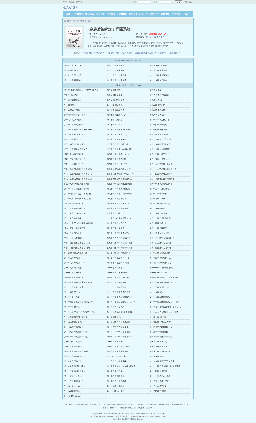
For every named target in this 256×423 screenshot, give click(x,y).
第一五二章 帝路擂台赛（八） (119, 337)
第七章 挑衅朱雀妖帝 (73, 100)
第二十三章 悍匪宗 (114, 125)
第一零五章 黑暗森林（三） (161, 258)
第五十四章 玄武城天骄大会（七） (164, 174)
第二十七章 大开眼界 (158, 130)
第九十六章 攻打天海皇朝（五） (163, 243)
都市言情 (100, 14)
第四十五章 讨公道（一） (160, 159)
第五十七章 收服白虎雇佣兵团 (162, 179)
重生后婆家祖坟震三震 (144, 53)
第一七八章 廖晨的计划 (73, 80)
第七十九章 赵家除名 (73, 218)
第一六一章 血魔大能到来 (117, 351)
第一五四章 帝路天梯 (73, 342)
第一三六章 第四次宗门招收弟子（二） (80, 312)
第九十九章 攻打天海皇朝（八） (163, 248)
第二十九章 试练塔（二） (117, 135)
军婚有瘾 (139, 405)
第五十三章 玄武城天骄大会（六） (121, 174)
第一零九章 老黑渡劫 (73, 268)
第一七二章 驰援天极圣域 (74, 371)
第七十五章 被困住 (157, 209)
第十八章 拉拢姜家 (157, 115)
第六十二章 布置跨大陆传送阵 (119, 189)
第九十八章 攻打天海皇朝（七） (120, 248)
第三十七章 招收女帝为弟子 (75, 149)
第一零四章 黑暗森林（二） (118, 258)
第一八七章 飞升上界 (155, 37)
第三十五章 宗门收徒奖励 (117, 144)
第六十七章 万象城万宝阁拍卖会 (77, 199)
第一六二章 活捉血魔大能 (160, 351)
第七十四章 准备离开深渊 (117, 209)
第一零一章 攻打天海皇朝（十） (120, 253)
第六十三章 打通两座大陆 (160, 189)
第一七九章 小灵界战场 (159, 75)
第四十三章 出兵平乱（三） (75, 159)
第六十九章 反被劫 (157, 199)
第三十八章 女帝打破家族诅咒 (119, 149)
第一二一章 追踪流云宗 (73, 287)
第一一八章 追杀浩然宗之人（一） (78, 282)
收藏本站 (79, 2)
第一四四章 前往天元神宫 (160, 322)
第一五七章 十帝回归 (73, 347)
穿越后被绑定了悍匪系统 (82, 21)
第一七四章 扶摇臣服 (158, 371)
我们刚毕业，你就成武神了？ (94, 53)
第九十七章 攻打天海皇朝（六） (77, 248)
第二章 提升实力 (114, 90)
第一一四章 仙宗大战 (158, 273)
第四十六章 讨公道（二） (74, 164)
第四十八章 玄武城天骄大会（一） (164, 164)
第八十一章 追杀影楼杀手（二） (163, 218)
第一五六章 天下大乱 (158, 342)
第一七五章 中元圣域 (73, 376)
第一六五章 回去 (156, 356)
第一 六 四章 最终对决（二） (119, 356)
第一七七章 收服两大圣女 (117, 80)
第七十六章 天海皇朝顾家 (74, 213)
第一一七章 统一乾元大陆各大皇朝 (164, 278)
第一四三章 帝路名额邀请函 (118, 322)
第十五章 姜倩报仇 (157, 110)
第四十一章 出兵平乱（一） (118, 154)
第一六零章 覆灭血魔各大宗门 (76, 351)
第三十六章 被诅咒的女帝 (160, 144)
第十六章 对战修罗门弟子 (74, 115)
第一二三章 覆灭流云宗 (159, 287)
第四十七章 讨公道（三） (117, 164)
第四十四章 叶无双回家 (116, 159)
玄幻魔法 (79, 14)
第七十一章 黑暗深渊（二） (118, 204)
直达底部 (153, 34)
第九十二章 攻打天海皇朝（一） (120, 238)
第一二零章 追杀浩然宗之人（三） (164, 282)
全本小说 (176, 14)
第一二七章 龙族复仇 (73, 297)
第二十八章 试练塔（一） (74, 135)
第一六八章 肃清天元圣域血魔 (162, 361)
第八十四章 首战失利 (158, 223)
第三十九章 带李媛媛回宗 (160, 149)
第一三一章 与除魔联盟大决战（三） (122, 302)
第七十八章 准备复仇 (158, 213)
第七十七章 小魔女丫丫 (116, 213)
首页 (68, 14)
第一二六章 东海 (156, 292)
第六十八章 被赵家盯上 (116, 199)
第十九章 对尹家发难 (73, 120)
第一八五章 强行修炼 (158, 66)
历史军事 (111, 14)
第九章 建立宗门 (156, 100)
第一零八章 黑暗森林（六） (161, 263)
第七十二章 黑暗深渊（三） (161, 204)
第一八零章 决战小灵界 (116, 75)
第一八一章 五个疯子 (73, 75)
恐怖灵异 (154, 14)
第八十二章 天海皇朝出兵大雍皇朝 (78, 223)
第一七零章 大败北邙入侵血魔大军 (121, 366)
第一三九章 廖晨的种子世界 (75, 317)
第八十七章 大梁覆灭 (158, 228)
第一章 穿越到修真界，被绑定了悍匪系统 (81, 90)
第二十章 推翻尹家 (114, 120)
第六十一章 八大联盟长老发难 (76, 189)
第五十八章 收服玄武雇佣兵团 (76, 184)
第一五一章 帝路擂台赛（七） (76, 337)
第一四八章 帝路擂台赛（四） (76, 332)
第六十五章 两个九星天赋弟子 (119, 194)
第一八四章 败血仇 (72, 70)
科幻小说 (143, 14)
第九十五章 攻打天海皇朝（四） (120, 243)
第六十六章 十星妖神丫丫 (160, 194)
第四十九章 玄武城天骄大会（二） (78, 169)
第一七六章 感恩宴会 (158, 80)
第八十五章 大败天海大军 (74, 228)
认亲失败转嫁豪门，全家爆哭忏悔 (167, 53)
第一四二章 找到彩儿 (73, 322)
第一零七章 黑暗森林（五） (118, 263)
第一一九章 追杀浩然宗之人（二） (121, 282)
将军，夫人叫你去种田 (125, 53)
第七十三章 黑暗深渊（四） (75, 209)
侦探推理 (122, 14)
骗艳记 (105, 408)
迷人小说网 (67, 21)
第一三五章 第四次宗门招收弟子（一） (166, 307)
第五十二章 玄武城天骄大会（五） (78, 174)
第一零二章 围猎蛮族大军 (160, 253)
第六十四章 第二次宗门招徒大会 (77, 194)
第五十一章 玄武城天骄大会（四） (164, 169)
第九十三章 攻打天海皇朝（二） (163, 238)
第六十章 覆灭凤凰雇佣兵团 (161, 184)
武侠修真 (89, 14)
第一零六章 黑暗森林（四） (75, 263)
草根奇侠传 (114, 408)
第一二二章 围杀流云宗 (116, 287)
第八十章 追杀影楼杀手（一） (119, 218)
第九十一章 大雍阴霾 (73, 238)
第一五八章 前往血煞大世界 (118, 347)
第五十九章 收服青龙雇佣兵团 (119, 184)
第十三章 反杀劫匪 (72, 110)
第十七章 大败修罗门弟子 (117, 115)
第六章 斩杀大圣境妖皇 (159, 95)
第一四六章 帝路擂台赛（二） (119, 327)
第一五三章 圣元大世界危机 (161, 337)
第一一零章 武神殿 (114, 268)
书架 (187, 14)
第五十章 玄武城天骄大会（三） (120, 169)
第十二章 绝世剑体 (157, 105)
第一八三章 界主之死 (115, 70)
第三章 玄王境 (155, 90)
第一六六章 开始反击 (73, 361)
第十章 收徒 (69, 105)
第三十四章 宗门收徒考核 (74, 144)
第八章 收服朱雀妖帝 (115, 100)
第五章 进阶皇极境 (114, 95)
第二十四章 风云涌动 (158, 125)
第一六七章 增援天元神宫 (117, 361)
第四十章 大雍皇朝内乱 (73, 154)
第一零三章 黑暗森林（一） (75, 258)
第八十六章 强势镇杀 (115, 228)
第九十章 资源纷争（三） (160, 233)
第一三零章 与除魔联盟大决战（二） (79, 302)
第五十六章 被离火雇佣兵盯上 (119, 179)
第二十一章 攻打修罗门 (159, 120)
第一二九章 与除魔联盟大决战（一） (165, 297)
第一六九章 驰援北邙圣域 (74, 366)
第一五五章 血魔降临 (115, 342)
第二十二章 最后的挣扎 (73, 125)
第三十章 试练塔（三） (159, 135)
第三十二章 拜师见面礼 (116, 139)
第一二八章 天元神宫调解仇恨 (119, 297)
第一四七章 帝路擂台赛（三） (162, 327)
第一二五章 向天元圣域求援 (118, 292)
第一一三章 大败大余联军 (117, 273)
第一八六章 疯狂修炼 (115, 66)
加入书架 (162, 34)
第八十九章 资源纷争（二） (118, 233)
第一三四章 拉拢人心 (115, 307)
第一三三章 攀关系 (72, 307)
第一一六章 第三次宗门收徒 (118, 278)
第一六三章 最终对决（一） (75, 356)
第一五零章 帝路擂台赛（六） (162, 332)
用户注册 (188, 2)
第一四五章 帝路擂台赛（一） (76, 327)
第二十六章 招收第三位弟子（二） (121, 130)
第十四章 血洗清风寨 (115, 110)
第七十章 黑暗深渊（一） (74, 204)
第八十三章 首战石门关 (116, 223)
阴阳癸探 (111, 53)
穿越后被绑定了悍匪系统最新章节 (105, 414)
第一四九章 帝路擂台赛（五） (119, 332)
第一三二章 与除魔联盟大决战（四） (165, 302)
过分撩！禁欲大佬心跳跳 (125, 405)
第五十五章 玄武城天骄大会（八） (78, 179)
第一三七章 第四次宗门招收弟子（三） (123, 312)
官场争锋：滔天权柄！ (146, 408)
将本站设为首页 (68, 2)
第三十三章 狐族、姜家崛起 (161, 139)
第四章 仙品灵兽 (71, 95)
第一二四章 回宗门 (72, 292)
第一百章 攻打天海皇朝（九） (76, 253)
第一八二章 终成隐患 (158, 70)
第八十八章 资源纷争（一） (75, 233)
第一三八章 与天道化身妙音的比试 (164, 312)
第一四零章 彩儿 (114, 317)
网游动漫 (133, 14)
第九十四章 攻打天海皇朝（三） (77, 243)
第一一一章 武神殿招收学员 (161, 268)
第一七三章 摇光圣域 (115, 371)
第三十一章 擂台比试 (73, 139)
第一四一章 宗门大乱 (158, 317)
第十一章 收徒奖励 (114, 105)
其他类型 (165, 14)
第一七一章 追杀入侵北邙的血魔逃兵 (165, 366)
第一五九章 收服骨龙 (158, 347)
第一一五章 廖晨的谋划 (73, 278)
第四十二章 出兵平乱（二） (161, 154)
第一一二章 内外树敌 (73, 273)
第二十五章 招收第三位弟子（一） (78, 130)
